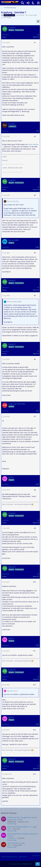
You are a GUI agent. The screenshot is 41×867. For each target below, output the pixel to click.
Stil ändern (36, 855)
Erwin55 (21, 15)
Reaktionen (5, 34)
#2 (35, 136)
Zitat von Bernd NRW (14, 302)
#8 (35, 490)
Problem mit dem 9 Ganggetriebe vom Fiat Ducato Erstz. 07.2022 (22, 818)
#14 (34, 774)
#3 (35, 195)
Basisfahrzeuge (12, 824)
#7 (35, 416)
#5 (35, 295)
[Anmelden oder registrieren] (28, 3)
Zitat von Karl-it (12, 691)
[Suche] (22, 3)
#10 (34, 582)
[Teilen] (38, 21)
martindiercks (11, 838)
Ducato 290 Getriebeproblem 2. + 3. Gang (21, 827)
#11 (34, 651)
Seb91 (9, 829)
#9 (35, 528)
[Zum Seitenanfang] (37, 864)
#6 (35, 359)
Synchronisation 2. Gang (15, 843)
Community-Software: (20, 864)
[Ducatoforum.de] (10, 2)
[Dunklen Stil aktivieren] (33, 3)
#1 (35, 42)
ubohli (9, 845)
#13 (34, 730)
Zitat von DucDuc (13, 201)
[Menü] (38, 3)
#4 (35, 253)
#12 (34, 685)
